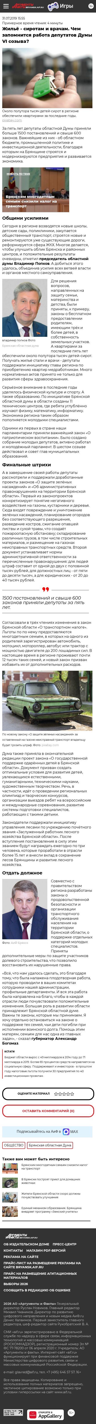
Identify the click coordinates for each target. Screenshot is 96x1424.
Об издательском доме (26, 1244)
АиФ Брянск (19, 942)
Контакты (13, 1251)
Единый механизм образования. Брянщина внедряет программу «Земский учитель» (51, 1209)
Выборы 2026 (16, 1284)
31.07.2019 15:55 (13, 18)
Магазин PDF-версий (46, 1251)
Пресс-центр (64, 1244)
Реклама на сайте (21, 1257)
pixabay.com (12, 120)
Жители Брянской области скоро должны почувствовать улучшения (50, 1195)
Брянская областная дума (20, 345)
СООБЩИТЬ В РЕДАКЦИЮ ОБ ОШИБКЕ (37, 1290)
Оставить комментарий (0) (48, 1111)
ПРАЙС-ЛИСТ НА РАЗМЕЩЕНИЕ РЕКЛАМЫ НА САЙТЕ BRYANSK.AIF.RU (42, 1265)
